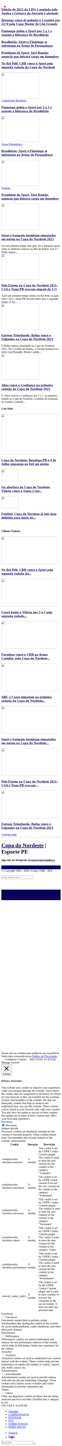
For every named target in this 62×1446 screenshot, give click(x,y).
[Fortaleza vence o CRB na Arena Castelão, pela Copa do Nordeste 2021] (29, 647)
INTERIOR (14, 1417)
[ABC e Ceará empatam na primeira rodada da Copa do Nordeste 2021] (29, 690)
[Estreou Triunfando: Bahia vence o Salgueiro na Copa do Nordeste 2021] (20, 328)
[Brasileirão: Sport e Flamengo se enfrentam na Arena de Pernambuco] (20, 141)
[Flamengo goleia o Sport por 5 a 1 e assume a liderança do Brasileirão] (20, 97)
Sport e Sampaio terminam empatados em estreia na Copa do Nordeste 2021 (28, 237)
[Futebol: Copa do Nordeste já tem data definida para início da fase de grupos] (10, 507)
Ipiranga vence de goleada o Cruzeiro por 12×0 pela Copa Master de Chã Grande (30, 22)
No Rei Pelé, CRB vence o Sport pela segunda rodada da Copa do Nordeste (28, 65)
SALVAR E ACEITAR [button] (14, 1405)
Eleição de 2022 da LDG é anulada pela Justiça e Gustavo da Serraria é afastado (29, 11)
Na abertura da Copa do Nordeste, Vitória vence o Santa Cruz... (25, 489)
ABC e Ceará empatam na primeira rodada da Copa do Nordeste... (26, 699)
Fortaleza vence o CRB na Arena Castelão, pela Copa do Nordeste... (25, 656)
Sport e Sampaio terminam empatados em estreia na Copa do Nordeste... (28, 741)
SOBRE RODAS (18, 1423)
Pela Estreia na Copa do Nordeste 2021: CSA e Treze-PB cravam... (29, 783)
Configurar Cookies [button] (15, 1059)
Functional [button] (7, 1313)
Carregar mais (9, 834)
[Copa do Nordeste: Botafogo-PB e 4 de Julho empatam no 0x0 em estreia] (29, 453)
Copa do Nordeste (22, 845)
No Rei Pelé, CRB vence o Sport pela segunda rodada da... (27, 571)
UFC (11, 1420)
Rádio (11, 1436)
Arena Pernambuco (11, 144)
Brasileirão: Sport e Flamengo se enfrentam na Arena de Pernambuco (27, 43)
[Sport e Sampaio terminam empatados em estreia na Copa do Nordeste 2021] (20, 228)
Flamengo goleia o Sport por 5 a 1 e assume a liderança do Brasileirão (26, 33)
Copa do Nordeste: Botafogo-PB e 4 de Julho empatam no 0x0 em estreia (28, 462)
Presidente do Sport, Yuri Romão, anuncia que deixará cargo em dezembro (30, 54)
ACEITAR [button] (50, 1059)
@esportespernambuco (41, 860)
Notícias (5, 188)
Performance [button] (8, 1332)
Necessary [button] (7, 1121)
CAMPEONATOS (18, 1414)
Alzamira (13, 1411)
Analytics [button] (6, 1351)
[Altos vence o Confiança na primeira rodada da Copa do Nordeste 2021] (20, 378)
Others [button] (5, 1389)
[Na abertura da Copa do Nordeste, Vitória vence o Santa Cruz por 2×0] (10, 480)
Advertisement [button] (9, 1370)
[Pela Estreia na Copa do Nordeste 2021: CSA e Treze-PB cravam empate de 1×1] (20, 278)
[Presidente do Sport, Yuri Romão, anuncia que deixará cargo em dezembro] (20, 184)
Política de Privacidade (44, 1056)
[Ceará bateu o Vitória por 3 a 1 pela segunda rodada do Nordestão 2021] (29, 605)
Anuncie (13, 1432)
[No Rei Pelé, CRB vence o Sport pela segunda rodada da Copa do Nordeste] (29, 563)
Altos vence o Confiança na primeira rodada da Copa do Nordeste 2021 (27, 387)
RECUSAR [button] (36, 1059)
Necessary (11, 1125)
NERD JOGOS (16, 1426)
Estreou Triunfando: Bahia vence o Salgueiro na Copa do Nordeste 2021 (27, 337)
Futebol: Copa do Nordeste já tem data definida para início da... (28, 515)
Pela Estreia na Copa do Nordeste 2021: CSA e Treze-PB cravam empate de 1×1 (29, 287)
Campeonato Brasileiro (13, 100)
